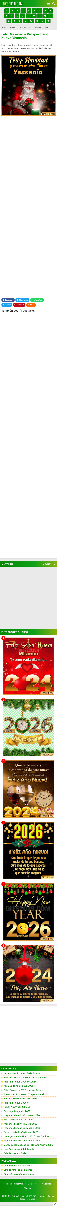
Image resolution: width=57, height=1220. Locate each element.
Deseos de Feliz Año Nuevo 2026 (20, 1132)
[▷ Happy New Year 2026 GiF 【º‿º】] (28, 912)
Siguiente (48, 563)
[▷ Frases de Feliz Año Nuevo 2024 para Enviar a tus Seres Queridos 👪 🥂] (28, 789)
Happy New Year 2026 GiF (17, 1106)
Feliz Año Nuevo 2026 (15, 1153)
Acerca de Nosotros (13, 1184)
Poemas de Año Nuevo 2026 (18, 1085)
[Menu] (48, 3)
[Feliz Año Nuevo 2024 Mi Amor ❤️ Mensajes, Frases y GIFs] (28, 666)
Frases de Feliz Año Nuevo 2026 (20, 1098)
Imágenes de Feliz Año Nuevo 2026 (22, 1140)
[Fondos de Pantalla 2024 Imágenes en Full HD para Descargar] (28, 973)
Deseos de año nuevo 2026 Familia (21, 1073)
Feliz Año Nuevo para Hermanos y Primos (25, 1077)
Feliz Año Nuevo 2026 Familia (18, 1149)
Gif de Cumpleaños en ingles (18, 1174)
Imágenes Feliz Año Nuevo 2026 (20, 1123)
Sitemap (28, 1188)
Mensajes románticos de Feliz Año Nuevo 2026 (28, 1144)
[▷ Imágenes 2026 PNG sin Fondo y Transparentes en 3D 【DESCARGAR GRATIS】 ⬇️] (28, 727)
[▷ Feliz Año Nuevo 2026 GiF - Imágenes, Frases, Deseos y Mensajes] (12, 3)
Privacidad (46, 1184)
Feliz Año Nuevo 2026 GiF (17, 1102)
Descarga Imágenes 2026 (16, 1111)
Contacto (32, 1184)
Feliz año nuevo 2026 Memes (18, 1119)
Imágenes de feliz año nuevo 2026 (21, 1115)
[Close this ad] (55, 1204)
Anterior (8, 563)
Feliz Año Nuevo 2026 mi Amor (19, 1081)
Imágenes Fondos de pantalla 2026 (21, 1128)
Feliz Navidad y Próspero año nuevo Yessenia (24, 36)
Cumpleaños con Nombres (17, 1165)
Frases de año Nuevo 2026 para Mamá (23, 1094)
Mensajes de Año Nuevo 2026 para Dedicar (26, 1136)
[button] (6, 10)
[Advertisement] (28, 147)
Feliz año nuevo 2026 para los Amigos (23, 1090)
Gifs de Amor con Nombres (17, 1169)
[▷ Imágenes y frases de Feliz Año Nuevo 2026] (28, 850)
